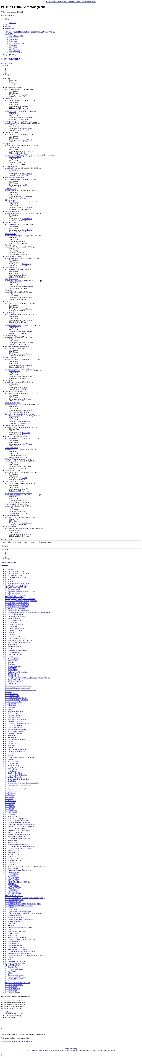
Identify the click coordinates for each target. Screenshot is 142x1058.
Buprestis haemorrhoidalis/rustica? (16, 436)
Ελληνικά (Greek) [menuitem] (18, 43)
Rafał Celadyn (14, 145)
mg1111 (24, 455)
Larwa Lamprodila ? (11, 358)
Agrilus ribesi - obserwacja (14, 87)
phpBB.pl (26, 1038)
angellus (12, 100)
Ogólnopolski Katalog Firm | (105, 1050)
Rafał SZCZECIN (28, 151)
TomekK (24, 478)
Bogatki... (8, 144)
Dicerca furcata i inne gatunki (14, 425)
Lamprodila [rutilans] (12, 132)
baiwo (11, 337)
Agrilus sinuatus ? (11, 267)
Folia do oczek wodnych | (64, 1050)
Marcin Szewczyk (15, 236)
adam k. (24, 241)
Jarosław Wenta (14, 123)
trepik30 (12, 89)
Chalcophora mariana (12, 324)
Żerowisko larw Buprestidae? (14, 177)
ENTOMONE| (32, 1050)
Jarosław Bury (14, 461)
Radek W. (25, 489)
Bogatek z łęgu (10, 312)
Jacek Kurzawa (27, 117)
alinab (11, 134)
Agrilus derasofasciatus (12, 211)
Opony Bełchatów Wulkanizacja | (84, 1050)
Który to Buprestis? (11, 279)
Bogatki (7, 301)
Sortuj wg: (26, 542)
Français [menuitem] (15, 39)
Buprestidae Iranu (11, 166)
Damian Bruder (27, 219)
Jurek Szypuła (13, 393)
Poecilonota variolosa (12, 515)
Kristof (11, 269)
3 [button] (5, 73)
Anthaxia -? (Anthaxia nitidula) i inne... (18, 459)
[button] (8, 75)
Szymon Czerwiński (15, 528)
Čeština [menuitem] (15, 37)
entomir (11, 348)
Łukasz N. (12, 450)
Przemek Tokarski (15, 213)
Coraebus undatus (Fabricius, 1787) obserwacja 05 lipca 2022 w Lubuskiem (30, 155)
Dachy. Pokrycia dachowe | (47, 1050)
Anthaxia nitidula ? (11, 335)
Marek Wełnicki (27, 297)
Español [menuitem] (19, 52)
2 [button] (5, 71)
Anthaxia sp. (9, 290)
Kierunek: (43, 542)
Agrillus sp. (9, 380)
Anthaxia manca (10, 526)
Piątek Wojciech (27, 129)
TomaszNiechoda (15, 495)
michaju (11, 483)
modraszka (12, 303)
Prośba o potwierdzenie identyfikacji (17, 110)
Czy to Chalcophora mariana (14, 481)
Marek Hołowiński (15, 281)
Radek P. (12, 517)
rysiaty (11, 506)
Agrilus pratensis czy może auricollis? (17, 346)
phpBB (18, 1034)
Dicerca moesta (10, 200)
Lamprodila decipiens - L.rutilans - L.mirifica (20, 121)
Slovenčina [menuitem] (16, 51)
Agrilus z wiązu (10, 245)
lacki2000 (12, 112)
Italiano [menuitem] (14, 45)
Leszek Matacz (14, 438)
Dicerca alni (9, 98)
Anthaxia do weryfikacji (13, 403)
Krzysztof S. (13, 404)
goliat (11, 292)
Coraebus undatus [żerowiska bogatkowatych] (20, 369)
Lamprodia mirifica (11, 222)
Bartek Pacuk (26, 433)
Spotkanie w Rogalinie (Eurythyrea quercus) (19, 414)
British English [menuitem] (18, 36)
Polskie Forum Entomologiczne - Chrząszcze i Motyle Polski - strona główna (71, 2)
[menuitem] (12, 23)
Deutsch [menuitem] (15, 41)
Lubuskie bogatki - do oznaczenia (16, 504)
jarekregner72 (26, 106)
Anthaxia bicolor (10, 234)
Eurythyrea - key (10, 189)
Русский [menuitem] (16, 49)
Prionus (11, 382)
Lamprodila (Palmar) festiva (14, 391)
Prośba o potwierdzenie (12, 470)
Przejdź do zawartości (8, 15)
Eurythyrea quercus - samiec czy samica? (18, 493)
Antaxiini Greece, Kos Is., (13, 256)
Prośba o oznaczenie (11, 448)
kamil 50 (24, 500)
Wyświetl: (5, 542)
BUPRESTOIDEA (10, 59)
